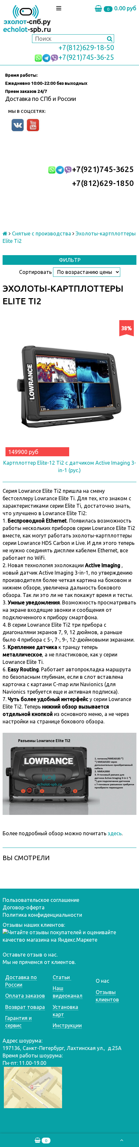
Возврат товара (25, 1007)
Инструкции (67, 1025)
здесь (115, 833)
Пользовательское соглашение (41, 900)
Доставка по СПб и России (40, 98)
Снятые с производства (41, 233)
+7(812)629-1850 (103, 183)
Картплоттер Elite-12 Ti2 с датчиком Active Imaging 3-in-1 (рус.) (69, 466)
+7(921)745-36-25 (86, 57)
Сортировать (35, 272)
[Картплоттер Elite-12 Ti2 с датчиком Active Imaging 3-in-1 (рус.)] (69, 387)
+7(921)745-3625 (103, 169)
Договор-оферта (24, 907)
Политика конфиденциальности (42, 915)
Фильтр (69, 260)
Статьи (62, 977)
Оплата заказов (25, 996)
